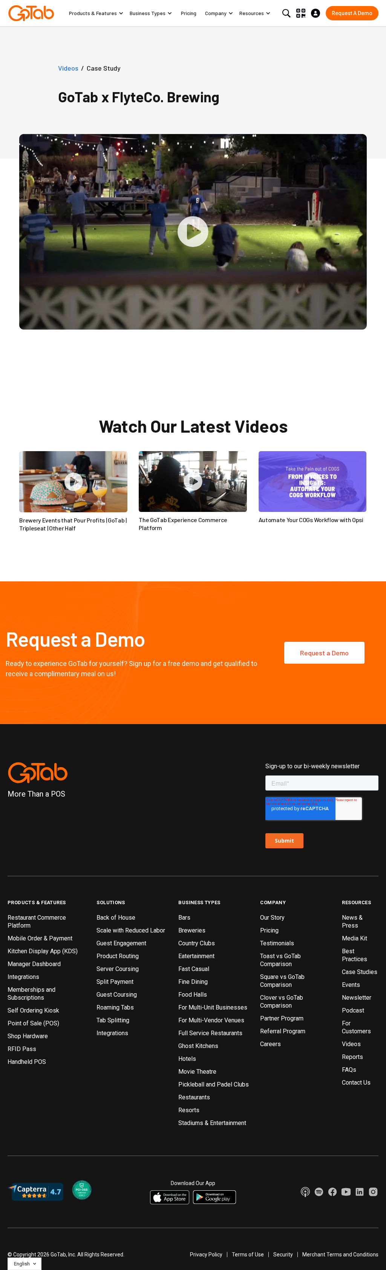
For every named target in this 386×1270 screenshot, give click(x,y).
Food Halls (192, 994)
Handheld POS (27, 1061)
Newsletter (356, 997)
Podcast (353, 1010)
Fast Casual (193, 969)
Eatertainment (196, 956)
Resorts (188, 1110)
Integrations (23, 976)
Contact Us (356, 1082)
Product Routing (117, 956)
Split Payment (114, 981)
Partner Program (281, 1018)
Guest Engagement (121, 943)
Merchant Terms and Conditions (340, 1255)
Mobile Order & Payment (40, 938)
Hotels (187, 1058)
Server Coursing (117, 969)
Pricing (188, 13)
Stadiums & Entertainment (212, 1123)
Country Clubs (196, 943)
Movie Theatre (197, 1071)
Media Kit (354, 938)
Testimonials (277, 943)
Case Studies (359, 972)
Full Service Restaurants (210, 1033)
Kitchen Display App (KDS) (43, 951)
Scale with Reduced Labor (130, 930)
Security (283, 1255)
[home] (31, 13)
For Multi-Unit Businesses (212, 1007)
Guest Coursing (116, 994)
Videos (351, 1044)
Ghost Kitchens (198, 1046)
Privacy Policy (206, 1255)
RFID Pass (22, 1049)
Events (351, 984)
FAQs (349, 1069)
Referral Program (282, 1031)
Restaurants (194, 1097)
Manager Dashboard (34, 964)
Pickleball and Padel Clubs (213, 1084)
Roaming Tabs (115, 1007)
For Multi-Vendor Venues (211, 1020)
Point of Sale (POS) (33, 1023)
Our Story (272, 917)
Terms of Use (248, 1255)
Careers (270, 1044)
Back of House (115, 917)
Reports (352, 1056)
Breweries (191, 930)
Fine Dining (193, 981)
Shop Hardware (28, 1036)
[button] (96, 13)
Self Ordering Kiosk (33, 1010)
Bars (184, 917)
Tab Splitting (112, 1020)
